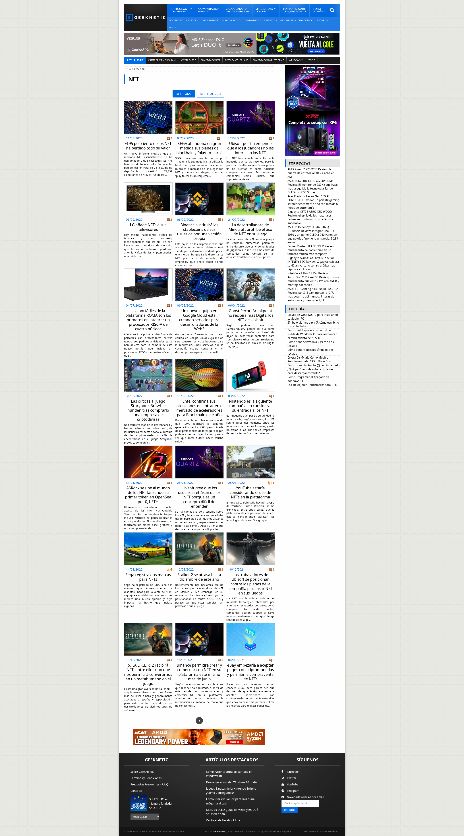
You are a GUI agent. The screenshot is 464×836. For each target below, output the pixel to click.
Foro (319, 10)
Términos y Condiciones (145, 778)
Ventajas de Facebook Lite (223, 820)
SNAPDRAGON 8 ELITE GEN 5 (268, 60)
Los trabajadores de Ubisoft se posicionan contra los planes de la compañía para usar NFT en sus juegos (250, 584)
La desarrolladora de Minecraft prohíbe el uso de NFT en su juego (250, 229)
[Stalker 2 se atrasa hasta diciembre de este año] (199, 533)
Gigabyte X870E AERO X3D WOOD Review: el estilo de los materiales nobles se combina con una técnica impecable (310, 217)
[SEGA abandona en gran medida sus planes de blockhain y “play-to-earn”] (199, 102)
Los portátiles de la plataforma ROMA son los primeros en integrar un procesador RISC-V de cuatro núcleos (148, 320)
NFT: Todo (184, 93)
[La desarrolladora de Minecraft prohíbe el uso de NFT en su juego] (250, 183)
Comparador (208, 10)
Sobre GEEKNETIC (142, 772)
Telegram (293, 791)
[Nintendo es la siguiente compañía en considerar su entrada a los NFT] (250, 360)
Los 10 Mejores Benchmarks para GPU (312, 385)
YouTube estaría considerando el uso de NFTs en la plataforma (250, 492)
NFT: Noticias (210, 93)
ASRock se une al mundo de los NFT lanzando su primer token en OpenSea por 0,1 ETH (148, 494)
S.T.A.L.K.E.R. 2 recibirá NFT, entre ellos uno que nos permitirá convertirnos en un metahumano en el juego (148, 674)
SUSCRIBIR (290, 810)
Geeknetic (134, 68)
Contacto (136, 791)
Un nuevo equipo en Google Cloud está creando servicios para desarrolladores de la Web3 (199, 320)
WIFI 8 (311, 60)
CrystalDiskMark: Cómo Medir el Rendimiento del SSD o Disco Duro (309, 359)
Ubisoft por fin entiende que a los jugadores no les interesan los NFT (250, 148)
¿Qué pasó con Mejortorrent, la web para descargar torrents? (310, 371)
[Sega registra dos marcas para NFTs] (148, 533)
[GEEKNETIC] (145, 17)
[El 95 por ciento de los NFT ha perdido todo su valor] (148, 102)
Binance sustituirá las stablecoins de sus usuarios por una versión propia (199, 231)
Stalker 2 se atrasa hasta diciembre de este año (199, 577)
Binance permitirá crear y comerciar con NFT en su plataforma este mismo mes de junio (199, 672)
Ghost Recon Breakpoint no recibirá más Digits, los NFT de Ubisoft (250, 315)
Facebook (293, 772)
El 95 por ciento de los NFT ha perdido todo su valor (148, 146)
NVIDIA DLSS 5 (188, 60)
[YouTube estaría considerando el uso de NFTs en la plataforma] (250, 446)
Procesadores (176, 20)
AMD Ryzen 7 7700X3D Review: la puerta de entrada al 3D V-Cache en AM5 (311, 173)
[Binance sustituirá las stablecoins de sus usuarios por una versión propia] (199, 183)
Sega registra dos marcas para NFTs (148, 577)
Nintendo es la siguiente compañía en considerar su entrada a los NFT (250, 406)
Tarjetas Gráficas (210, 20)
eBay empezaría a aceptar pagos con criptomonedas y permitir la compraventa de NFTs (250, 672)
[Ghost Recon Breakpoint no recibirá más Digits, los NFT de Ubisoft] (250, 269)
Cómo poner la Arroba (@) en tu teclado (313, 365)
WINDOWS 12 (296, 60)
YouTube (292, 784)
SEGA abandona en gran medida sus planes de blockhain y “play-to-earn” (199, 148)
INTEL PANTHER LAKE (236, 60)
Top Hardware (294, 10)
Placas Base (192, 20)
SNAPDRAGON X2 (210, 60)
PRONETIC (220, 831)
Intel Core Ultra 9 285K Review (307, 273)
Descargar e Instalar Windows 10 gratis (231, 782)
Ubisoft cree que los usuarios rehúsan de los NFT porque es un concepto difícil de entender (199, 497)
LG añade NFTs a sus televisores (148, 227)
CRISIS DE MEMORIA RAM (162, 60)
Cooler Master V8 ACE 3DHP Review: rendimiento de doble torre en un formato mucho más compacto (311, 250)
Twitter (291, 778)
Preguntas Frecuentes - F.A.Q (149, 784)
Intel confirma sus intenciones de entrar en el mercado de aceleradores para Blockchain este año (199, 408)
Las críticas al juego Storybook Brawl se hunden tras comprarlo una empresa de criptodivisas (148, 410)
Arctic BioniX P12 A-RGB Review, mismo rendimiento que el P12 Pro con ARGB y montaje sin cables (313, 281)
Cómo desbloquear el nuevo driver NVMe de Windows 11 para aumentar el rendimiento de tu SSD (312, 334)
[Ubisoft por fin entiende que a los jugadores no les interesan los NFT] (250, 102)
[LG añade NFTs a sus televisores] (148, 183)
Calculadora (237, 10)
